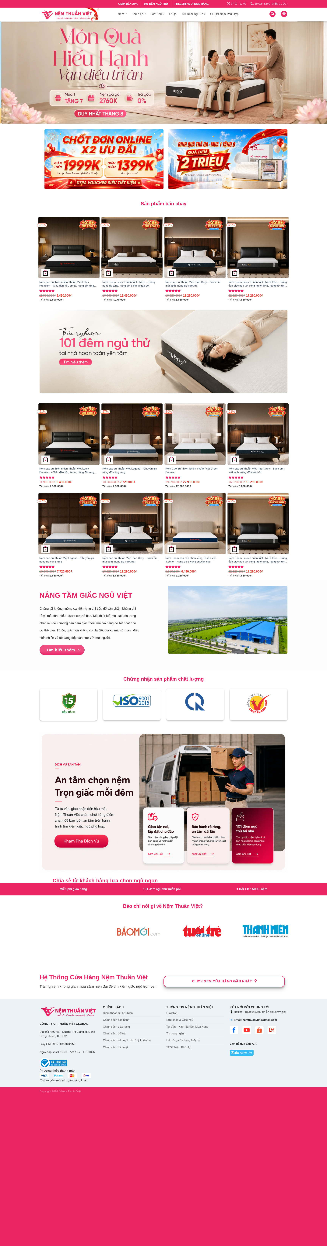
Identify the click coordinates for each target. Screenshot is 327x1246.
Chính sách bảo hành (116, 1169)
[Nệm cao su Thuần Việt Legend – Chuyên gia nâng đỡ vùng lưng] (132, 434)
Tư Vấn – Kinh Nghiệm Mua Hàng (187, 1176)
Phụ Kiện (137, 14)
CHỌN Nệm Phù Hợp (224, 14)
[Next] (315, 72)
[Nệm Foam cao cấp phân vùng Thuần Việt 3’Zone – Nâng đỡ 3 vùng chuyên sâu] (195, 523)
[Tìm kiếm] (272, 14)
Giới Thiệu (157, 14)
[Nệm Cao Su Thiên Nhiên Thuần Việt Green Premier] (195, 434)
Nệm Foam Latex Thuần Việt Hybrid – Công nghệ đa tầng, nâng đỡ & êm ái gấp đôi (128, 283)
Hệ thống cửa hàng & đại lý (183, 1189)
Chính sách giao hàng (116, 1176)
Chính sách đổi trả (114, 1183)
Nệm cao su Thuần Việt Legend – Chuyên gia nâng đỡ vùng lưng (129, 470)
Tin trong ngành (175, 1183)
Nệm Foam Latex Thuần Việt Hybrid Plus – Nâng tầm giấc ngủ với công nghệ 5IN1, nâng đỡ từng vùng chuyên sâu (257, 283)
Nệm (121, 14)
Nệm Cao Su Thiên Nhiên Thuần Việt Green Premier (191, 470)
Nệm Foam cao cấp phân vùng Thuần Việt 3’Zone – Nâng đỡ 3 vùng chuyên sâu (190, 559)
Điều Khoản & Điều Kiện (118, 1162)
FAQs (172, 14)
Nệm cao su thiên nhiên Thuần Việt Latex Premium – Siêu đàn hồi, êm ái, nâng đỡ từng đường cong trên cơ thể (66, 283)
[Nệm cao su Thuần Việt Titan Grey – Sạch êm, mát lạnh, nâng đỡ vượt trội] (195, 247)
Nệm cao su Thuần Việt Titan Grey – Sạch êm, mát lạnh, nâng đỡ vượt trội (193, 283)
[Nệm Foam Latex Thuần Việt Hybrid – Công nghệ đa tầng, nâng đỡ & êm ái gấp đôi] (132, 247)
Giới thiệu (172, 1162)
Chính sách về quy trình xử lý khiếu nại (127, 1189)
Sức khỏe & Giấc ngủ (179, 1169)
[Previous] (11, 72)
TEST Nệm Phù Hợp (179, 1196)
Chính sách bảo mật (115, 1196)
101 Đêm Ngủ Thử (193, 14)
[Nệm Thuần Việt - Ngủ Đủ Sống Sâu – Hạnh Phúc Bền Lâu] (76, 14)
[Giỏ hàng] (284, 14)
